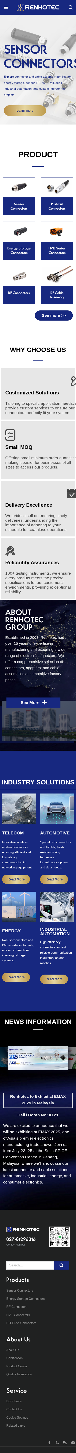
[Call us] (56, 1442)
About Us (12, 1350)
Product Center (16, 1366)
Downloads (14, 1401)
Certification (14, 1358)
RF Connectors (16, 1306)
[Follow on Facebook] (48, 1442)
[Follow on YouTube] (72, 1442)
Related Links (15, 1425)
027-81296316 (21, 1239)
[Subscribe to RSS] (64, 1442)
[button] (5, 7)
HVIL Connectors (18, 1315)
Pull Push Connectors (21, 1323)
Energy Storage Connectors (25, 1298)
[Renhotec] (38, 7)
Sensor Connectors (19, 1290)
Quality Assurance (19, 1374)
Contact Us (14, 1409)
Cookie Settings (17, 1417)
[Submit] (61, 1265)
